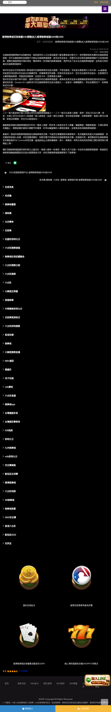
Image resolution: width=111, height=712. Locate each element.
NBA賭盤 (73, 683)
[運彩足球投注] (29, 578)
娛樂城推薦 (10, 508)
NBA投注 (34, 683)
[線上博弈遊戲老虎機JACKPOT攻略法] (81, 636)
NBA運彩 (9, 361)
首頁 (39, 42)
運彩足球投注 (29, 605)
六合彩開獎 (10, 274)
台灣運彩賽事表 (12, 421)
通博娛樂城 (10, 482)
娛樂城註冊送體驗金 (14, 256)
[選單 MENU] (105, 9)
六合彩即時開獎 (12, 326)
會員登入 (28, 708)
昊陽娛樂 (9, 300)
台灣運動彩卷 (11, 413)
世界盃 (8, 543)
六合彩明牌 (10, 491)
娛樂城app (10, 404)
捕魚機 (8, 213)
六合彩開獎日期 (12, 265)
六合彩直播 (10, 395)
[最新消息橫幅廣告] (55, 23)
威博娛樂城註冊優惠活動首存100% (29, 663)
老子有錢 (9, 378)
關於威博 (48, 683)
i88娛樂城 (9, 500)
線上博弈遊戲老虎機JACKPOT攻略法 (81, 663)
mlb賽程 (9, 387)
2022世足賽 (10, 517)
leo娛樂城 (102, 70)
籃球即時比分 (41, 140)
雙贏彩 (8, 369)
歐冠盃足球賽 (11, 474)
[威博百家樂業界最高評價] (81, 578)
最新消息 (22, 683)
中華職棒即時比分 (13, 308)
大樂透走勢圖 (11, 291)
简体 (96, 2)
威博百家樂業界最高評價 (81, 605)
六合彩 (8, 282)
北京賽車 (9, 222)
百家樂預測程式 (12, 317)
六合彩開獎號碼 (12, 248)
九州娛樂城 (10, 448)
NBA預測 (60, 683)
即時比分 (9, 439)
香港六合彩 (10, 526)
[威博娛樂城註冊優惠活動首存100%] (29, 636)
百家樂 (8, 230)
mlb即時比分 (11, 456)
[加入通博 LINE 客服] (97, 679)
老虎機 (8, 195)
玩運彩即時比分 (12, 239)
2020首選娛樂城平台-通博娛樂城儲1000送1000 (30, 172)
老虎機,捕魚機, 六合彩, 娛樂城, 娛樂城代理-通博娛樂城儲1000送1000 (70, 180)
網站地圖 (104, 2)
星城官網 (9, 335)
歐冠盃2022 (10, 534)
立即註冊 (84, 708)
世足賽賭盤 (10, 465)
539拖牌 (9, 430)
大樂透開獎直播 (12, 352)
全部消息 (9, 187)
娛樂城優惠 (48, 42)
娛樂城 (8, 343)
